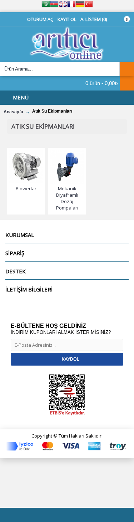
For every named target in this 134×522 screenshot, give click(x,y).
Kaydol (70, 359)
